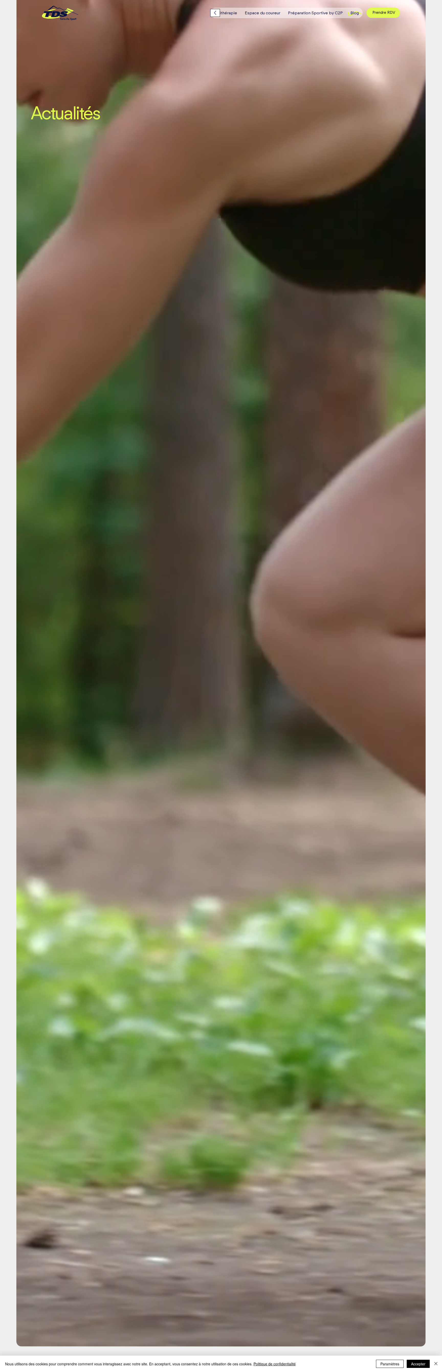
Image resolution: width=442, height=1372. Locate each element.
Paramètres (389, 1363)
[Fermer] (436, 1364)
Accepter (418, 1363)
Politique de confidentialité (274, 1363)
